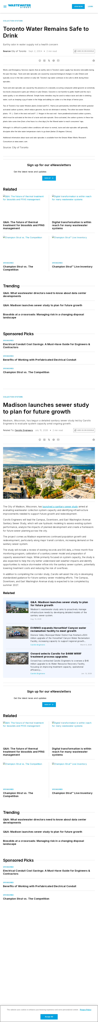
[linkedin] (44, 60)
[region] (49, 1013)
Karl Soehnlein (20, 603)
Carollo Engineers (24, 430)
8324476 (15, 603)
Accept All (49, 1017)
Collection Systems (13, 21)
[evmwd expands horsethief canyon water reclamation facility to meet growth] (17, 632)
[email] (58, 60)
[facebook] (40, 60)
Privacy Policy (85, 1010)
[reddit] (53, 60)
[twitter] (49, 60)
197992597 (59, 449)
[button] (5, 6)
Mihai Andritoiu (71, 449)
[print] (93, 60)
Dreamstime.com (84, 449)
